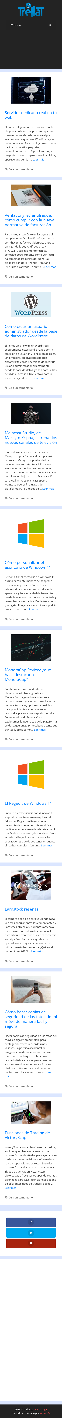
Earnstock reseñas (21, 909)
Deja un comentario (20, 169)
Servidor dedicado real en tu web (31, 115)
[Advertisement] (31, 51)
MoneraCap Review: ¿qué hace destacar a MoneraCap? (28, 674)
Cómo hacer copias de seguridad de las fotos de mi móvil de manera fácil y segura (31, 1019)
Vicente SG (45, 1413)
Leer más (38, 159)
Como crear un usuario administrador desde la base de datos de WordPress (31, 331)
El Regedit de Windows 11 (28, 803)
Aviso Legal (41, 1409)
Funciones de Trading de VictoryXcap (27, 1135)
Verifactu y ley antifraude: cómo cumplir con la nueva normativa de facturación (29, 219)
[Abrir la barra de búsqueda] (50, 25)
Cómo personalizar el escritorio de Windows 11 (28, 565)
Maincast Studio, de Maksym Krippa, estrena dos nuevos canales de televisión (31, 437)
